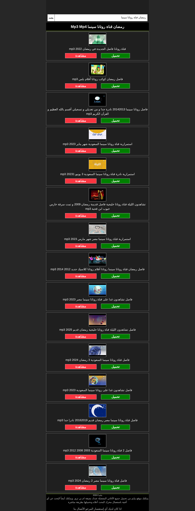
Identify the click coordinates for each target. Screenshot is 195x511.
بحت (51, 17)
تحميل (115, 55)
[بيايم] (97, 7)
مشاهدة (80, 55)
